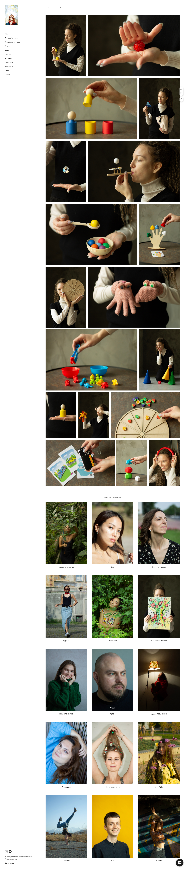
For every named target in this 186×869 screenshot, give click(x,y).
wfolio (12, 863)
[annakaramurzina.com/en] (11, 15)
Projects (8, 46)
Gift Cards (9, 62)
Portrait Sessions (11, 38)
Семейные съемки (12, 42)
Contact (8, 74)
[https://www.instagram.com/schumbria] (6, 851)
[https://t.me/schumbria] (10, 851)
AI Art (7, 50)
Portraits (8, 58)
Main (7, 34)
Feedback (9, 66)
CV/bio (8, 54)
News (7, 70)
